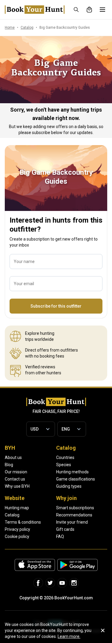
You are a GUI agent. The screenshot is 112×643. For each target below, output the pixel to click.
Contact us (15, 479)
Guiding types (69, 486)
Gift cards (65, 529)
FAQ (60, 536)
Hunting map (17, 507)
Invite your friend (72, 522)
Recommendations (74, 515)
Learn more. (69, 636)
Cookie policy (17, 536)
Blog (9, 464)
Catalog (12, 515)
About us (13, 457)
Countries (65, 457)
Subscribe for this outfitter (56, 306)
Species (63, 464)
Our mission (16, 471)
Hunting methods (72, 471)
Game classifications (75, 479)
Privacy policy (17, 529)
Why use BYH (17, 486)
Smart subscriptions (75, 507)
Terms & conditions (23, 522)
